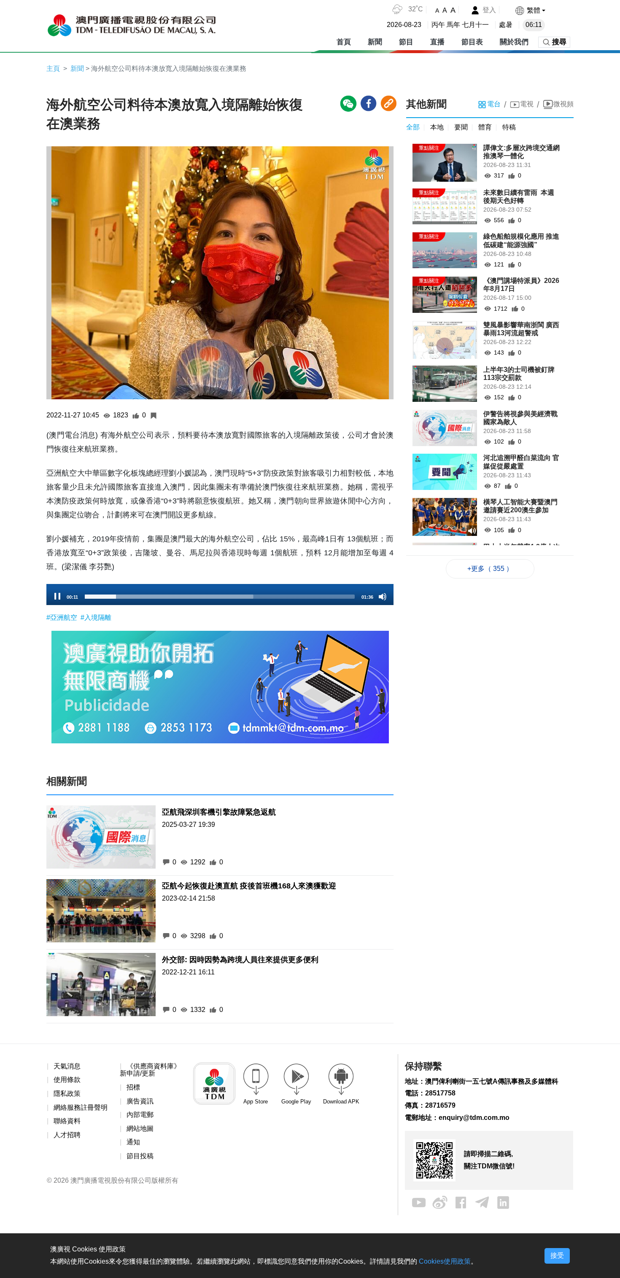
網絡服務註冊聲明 (81, 1107)
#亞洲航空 (62, 617)
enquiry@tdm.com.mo (474, 1117)
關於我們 (514, 42)
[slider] (220, 597)
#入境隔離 (96, 617)
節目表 (472, 42)
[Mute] (382, 596)
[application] (220, 594)
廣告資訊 (140, 1101)
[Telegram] (482, 1201)
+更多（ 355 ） (490, 568)
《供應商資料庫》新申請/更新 (150, 1070)
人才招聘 (67, 1134)
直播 (437, 42)
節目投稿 (140, 1156)
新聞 (375, 42)
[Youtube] (418, 1201)
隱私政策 (67, 1093)
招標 (133, 1087)
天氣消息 (67, 1066)
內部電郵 (140, 1114)
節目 (406, 42)
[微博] (439, 1201)
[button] (530, 10)
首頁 (344, 42)
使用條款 (67, 1079)
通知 (133, 1142)
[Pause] (57, 596)
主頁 (53, 68)
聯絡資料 (67, 1121)
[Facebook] (461, 1201)
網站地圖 (140, 1128)
